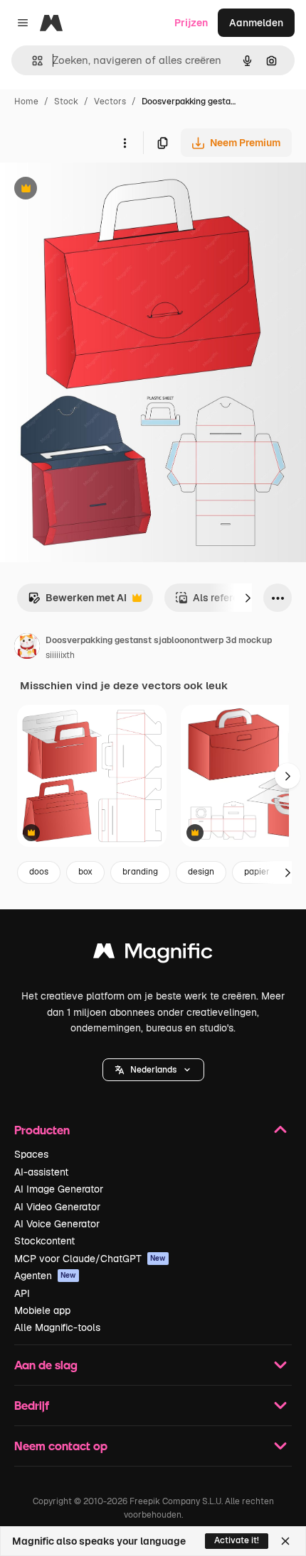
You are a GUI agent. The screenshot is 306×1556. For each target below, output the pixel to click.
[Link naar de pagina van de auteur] (27, 648)
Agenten (45, 1275)
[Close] (285, 1541)
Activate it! (236, 1540)
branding (140, 871)
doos (38, 871)
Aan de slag (46, 1364)
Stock (66, 101)
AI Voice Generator (57, 1223)
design (201, 871)
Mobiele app (42, 1310)
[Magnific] (153, 954)
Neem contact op (60, 1445)
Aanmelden (256, 22)
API (22, 1293)
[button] (153, 1069)
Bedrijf (31, 1405)
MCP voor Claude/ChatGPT (90, 1258)
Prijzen (191, 22)
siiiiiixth (60, 655)
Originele (93, 190)
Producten (42, 1129)
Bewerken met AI (77, 601)
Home (26, 101)
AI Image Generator (58, 1189)
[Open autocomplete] (31, 60)
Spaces (31, 1154)
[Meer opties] (124, 142)
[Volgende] (247, 598)
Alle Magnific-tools (57, 1327)
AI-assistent (41, 1172)
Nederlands (153, 1069)
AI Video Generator (57, 1206)
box (85, 871)
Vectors (110, 101)
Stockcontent (44, 1240)
